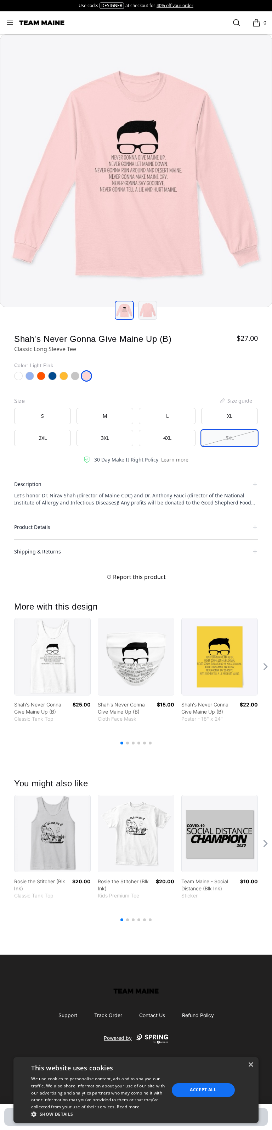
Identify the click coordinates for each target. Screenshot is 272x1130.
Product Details (32, 527)
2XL (43, 438)
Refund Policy (198, 1015)
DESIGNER (111, 5)
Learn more (174, 459)
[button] (98, 1114)
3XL (105, 438)
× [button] (250, 1065)
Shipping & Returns (37, 551)
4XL (167, 438)
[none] (235, 400)
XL (229, 416)
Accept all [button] (203, 1090)
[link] (52, 656)
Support (67, 1015)
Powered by (118, 1038)
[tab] (124, 310)
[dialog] (135, 1090)
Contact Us (152, 1015)
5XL (230, 438)
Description (27, 484)
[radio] (42, 416)
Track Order (108, 1015)
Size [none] (19, 401)
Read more (128, 1107)
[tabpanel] (136, 170)
